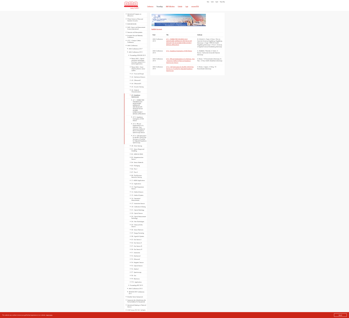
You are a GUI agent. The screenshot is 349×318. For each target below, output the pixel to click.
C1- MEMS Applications (138, 180)
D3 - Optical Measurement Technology (138, 217)
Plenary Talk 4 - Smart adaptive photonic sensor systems (138, 68)
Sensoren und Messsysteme (134, 32)
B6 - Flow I (134, 169)
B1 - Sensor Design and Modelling (137, 150)
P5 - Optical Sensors (137, 266)
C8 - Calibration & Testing (138, 207)
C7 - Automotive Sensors (138, 203)
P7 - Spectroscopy (136, 272)
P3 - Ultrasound (135, 259)
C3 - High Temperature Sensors (137, 188)
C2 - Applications (136, 184)
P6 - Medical (134, 269)
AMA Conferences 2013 (136, 288)
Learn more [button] (49, 315)
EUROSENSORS (131, 24)
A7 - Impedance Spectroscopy (135, 96)
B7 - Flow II (134, 172)
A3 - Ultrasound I (136, 80)
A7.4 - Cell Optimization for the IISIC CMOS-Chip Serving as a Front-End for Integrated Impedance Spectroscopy (139, 139)
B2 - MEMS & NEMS (137, 154)
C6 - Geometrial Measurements (135, 199)
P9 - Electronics (135, 279)
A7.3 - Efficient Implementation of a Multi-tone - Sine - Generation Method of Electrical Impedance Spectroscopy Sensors (139, 128)
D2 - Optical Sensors (137, 213)
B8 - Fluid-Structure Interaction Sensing (136, 176)
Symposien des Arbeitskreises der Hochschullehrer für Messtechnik (136, 301)
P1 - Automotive (135, 252)
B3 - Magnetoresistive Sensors (137, 158)
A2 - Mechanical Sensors (138, 77)
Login (186, 6)
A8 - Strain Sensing (136, 146)
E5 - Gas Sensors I (136, 239)
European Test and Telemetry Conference (135, 36)
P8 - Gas (133, 275)
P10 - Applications (136, 282)
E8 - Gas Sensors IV (136, 249)
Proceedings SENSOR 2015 (138, 55)
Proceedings (160, 6)
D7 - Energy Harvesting (137, 233)
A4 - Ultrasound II (136, 83)
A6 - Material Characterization (136, 91)
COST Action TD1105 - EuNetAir (136, 310)
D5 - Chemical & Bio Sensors (137, 225)
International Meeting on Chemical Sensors (136, 306)
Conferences (150, 6)
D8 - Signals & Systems (137, 236)
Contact (212, 2)
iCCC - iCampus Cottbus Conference (134, 41)
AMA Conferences (132, 45)
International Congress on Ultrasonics (134, 15)
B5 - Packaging (135, 165)
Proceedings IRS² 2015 (136, 285)
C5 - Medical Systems (137, 195)
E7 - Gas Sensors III (136, 246)
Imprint (216, 2)
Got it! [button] (340, 315)
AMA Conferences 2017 (136, 49)
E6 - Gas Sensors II (136, 243)
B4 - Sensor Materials (137, 162)
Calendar (180, 6)
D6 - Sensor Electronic (137, 230)
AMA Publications (170, 6)
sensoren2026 (195, 6)
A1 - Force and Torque (137, 74)
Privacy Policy (222, 2)
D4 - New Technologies (137, 221)
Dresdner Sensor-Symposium (135, 297)
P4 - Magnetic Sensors (137, 262)
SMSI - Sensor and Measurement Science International (136, 28)
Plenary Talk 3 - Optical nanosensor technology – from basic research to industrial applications (138, 61)
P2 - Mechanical (135, 256)
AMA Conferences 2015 (136, 52)
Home (208, 2)
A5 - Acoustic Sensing (137, 87)
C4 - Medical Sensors (137, 192)
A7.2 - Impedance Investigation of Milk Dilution (138, 118)
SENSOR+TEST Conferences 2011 (136, 292)
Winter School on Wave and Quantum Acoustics (135, 20)
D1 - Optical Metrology (137, 210)
